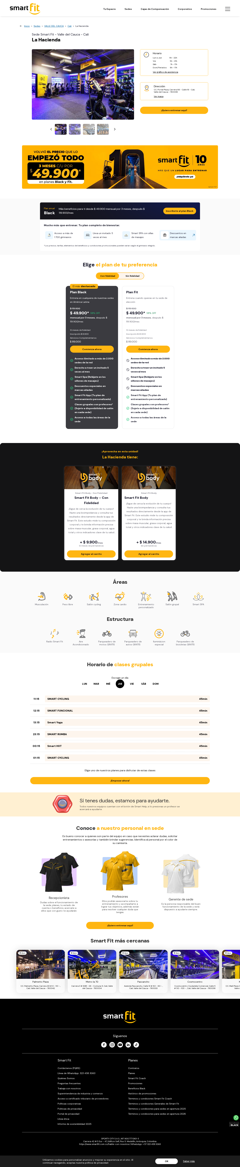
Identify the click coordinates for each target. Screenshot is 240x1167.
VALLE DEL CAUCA (54, 26)
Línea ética (63, 1118)
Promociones (208, 9)
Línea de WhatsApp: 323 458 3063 (76, 1073)
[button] (61, 129)
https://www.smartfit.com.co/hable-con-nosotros (104, 1144)
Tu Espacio (109, 9)
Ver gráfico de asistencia (165, 72)
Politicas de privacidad (70, 1108)
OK (166, 1161)
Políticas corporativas (69, 1103)
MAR (96, 684)
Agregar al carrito (91, 553)
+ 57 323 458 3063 (152, 1144)
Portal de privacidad (68, 1113)
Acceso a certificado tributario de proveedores (83, 1098)
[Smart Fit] (25, 9)
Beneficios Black (136, 1088)
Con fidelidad (107, 276)
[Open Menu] (227, 9)
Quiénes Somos (66, 1078)
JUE (120, 684)
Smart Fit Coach (137, 1078)
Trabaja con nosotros (69, 1088)
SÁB (143, 684)
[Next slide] (114, 129)
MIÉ (108, 684)
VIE (132, 684)
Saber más (189, 1161)
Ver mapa (158, 96)
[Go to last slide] (51, 129)
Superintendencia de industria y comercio (80, 1093)
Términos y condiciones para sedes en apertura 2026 (157, 1113)
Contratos (133, 1068)
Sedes (128, 9)
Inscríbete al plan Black (179, 210)
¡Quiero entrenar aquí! (174, 110)
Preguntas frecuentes (69, 1083)
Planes (131, 1073)
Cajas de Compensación (155, 9)
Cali (70, 26)
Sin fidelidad (132, 276)
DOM (156, 684)
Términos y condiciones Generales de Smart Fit (153, 1103)
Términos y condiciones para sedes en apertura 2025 (157, 1108)
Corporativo (185, 9)
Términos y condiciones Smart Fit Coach (150, 1098)
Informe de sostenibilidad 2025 (74, 1123)
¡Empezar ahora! (120, 780)
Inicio (27, 26)
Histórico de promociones (142, 1093)
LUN (84, 684)
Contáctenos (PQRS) (69, 1068)
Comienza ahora (92, 349)
